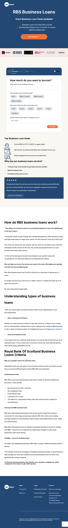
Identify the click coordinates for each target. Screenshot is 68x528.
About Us (22, 493)
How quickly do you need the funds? (21, 93)
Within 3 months (16, 101)
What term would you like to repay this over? (24, 105)
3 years (30, 108)
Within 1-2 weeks (24, 96)
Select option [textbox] (14, 120)
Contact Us (22, 489)
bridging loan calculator (53, 329)
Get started (32, 37)
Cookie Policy (38, 497)
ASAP (13, 96)
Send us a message (55, 489)
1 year (13, 108)
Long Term (15, 113)
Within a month (38, 96)
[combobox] (34, 121)
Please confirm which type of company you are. (25, 117)
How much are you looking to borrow (21, 84)
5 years (48, 108)
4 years (39, 108)
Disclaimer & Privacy (40, 489)
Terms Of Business (40, 493)
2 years (22, 108)
